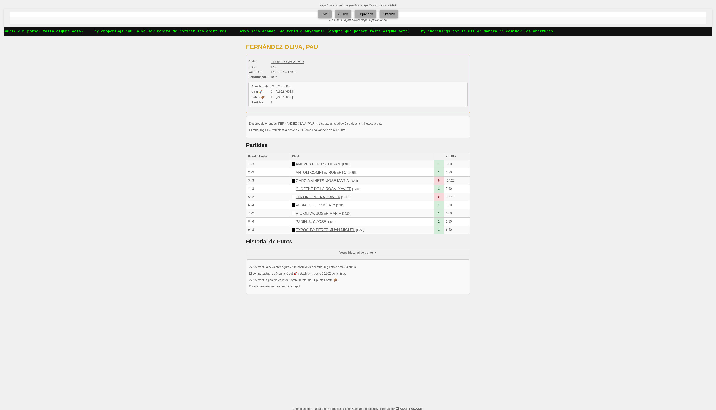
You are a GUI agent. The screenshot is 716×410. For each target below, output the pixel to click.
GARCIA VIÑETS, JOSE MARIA (322, 181)
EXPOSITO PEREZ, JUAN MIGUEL (325, 230)
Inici (325, 14)
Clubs (343, 14)
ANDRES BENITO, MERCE (318, 164)
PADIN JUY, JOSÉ (311, 222)
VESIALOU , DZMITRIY (316, 205)
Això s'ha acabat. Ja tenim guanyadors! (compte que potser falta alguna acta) (314, 31)
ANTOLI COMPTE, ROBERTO (321, 172)
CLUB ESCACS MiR (287, 62)
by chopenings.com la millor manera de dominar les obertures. (151, 31)
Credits (389, 14)
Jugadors (365, 14)
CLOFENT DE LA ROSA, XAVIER (323, 189)
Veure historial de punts (356, 252)
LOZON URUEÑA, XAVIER (318, 197)
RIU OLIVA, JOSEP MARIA (319, 213)
